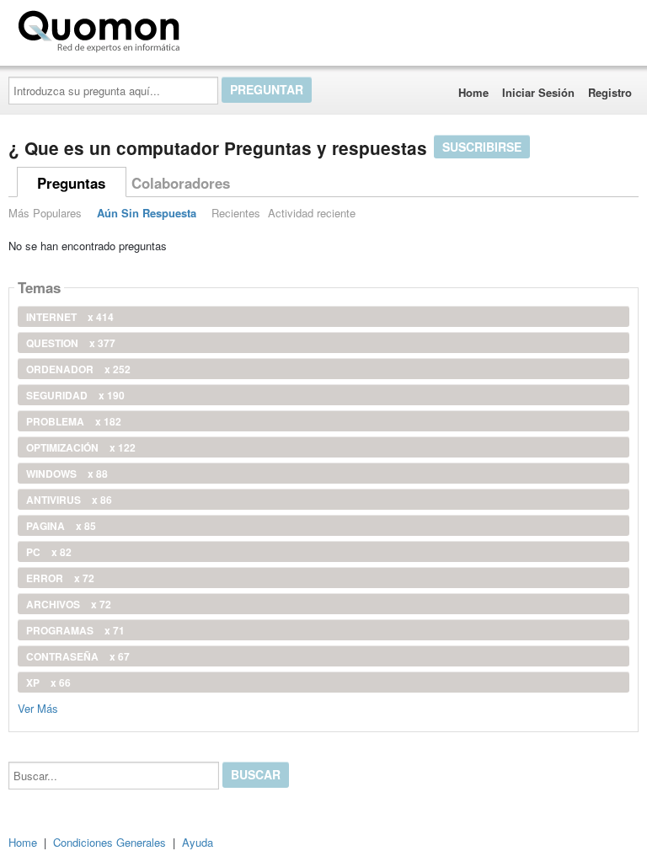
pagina (61, 525)
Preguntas (71, 183)
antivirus (69, 499)
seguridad (75, 395)
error (60, 578)
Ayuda (197, 842)
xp (48, 682)
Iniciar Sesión (538, 92)
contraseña (78, 656)
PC (49, 551)
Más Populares (45, 213)
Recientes (235, 213)
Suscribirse (481, 146)
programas (75, 630)
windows (67, 473)
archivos (68, 604)
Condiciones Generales (109, 842)
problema (73, 421)
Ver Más (38, 707)
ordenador (78, 369)
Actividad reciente (312, 213)
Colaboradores (180, 183)
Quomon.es (240, 27)
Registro (610, 92)
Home (473, 92)
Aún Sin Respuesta (146, 213)
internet (70, 316)
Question (70, 343)
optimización (81, 447)
